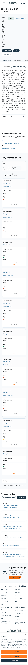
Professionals (19, 613)
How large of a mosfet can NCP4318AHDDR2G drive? (11, 517)
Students (17, 616)
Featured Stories (6, 615)
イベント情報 (18, 598)
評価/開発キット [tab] (18, 60)
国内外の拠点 (4, 589)
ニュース (17, 601)
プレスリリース (5, 612)
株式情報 (17, 592)
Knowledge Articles (9, 497)
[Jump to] (25, 485)
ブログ (3, 618)
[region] (14, 648)
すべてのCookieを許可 (14, 656)
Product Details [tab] (7, 60)
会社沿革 (3, 598)
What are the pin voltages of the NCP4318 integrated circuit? (12, 527)
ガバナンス (18, 595)
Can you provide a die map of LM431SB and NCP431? (11, 506)
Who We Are (18, 619)
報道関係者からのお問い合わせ (6, 622)
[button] (7, 143)
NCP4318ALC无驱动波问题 (11, 545)
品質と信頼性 (4, 604)
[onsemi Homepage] (13, 2)
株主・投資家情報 (20, 586)
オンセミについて (6, 586)
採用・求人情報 (20, 607)
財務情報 (17, 589)
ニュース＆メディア (6, 608)
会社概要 (3, 595)
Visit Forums (21, 497)
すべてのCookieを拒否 (14, 652)
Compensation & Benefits (20, 623)
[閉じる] (26, 635)
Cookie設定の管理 (14, 660)
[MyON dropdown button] (24, 3)
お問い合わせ (4, 601)
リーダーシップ (5, 592)
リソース (17, 604)
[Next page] (24, 481)
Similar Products (7, 186)
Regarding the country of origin (12, 537)
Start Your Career (20, 610)
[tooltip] (8, 168)
